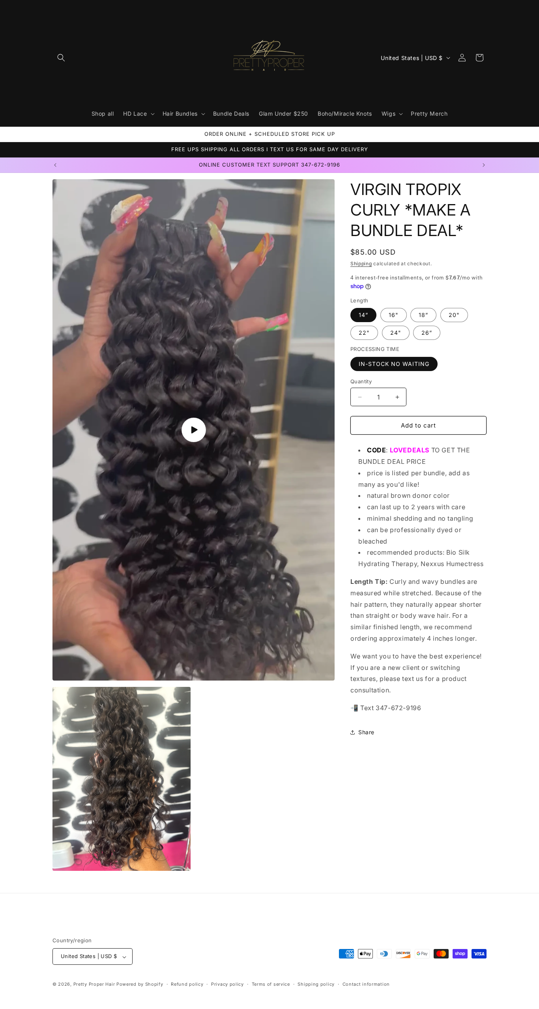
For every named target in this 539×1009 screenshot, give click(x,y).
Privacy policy (227, 984)
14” (363, 315)
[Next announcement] (483, 165)
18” (423, 315)
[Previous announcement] (55, 165)
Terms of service (271, 984)
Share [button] (366, 732)
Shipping (361, 263)
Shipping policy (316, 984)
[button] (61, 57)
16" (394, 315)
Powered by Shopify (139, 984)
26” (426, 333)
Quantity (361, 381)
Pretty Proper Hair (94, 984)
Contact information (366, 984)
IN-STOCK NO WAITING (394, 363)
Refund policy (187, 984)
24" (395, 333)
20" (454, 315)
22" (364, 333)
